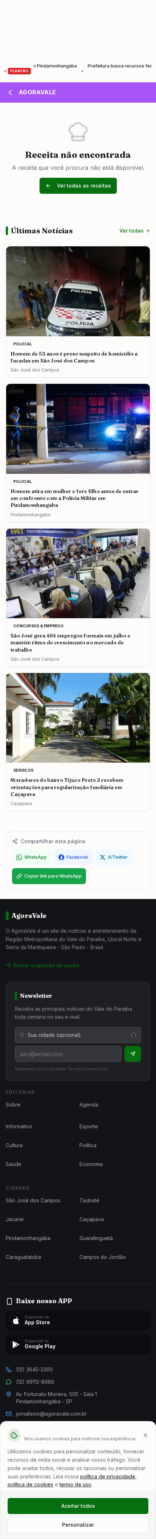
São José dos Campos (33, 1200)
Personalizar (78, 1525)
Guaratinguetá (96, 1238)
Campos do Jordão (102, 1257)
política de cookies (30, 1484)
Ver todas (131, 230)
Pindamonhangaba (28, 1238)
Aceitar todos (78, 1506)
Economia (91, 1164)
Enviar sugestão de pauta (46, 965)
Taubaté (89, 1200)
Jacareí (15, 1219)
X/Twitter (118, 857)
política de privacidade (107, 1476)
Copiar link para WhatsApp (53, 876)
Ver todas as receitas (84, 185)
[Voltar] (10, 92)
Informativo (19, 1126)
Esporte (88, 1126)
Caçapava (91, 1219)
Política (88, 1145)
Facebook (77, 857)
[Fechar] (145, 1435)
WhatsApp (35, 857)
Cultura (14, 1145)
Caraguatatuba (23, 1257)
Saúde (13, 1164)
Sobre (13, 1104)
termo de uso (75, 1484)
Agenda (88, 1104)
